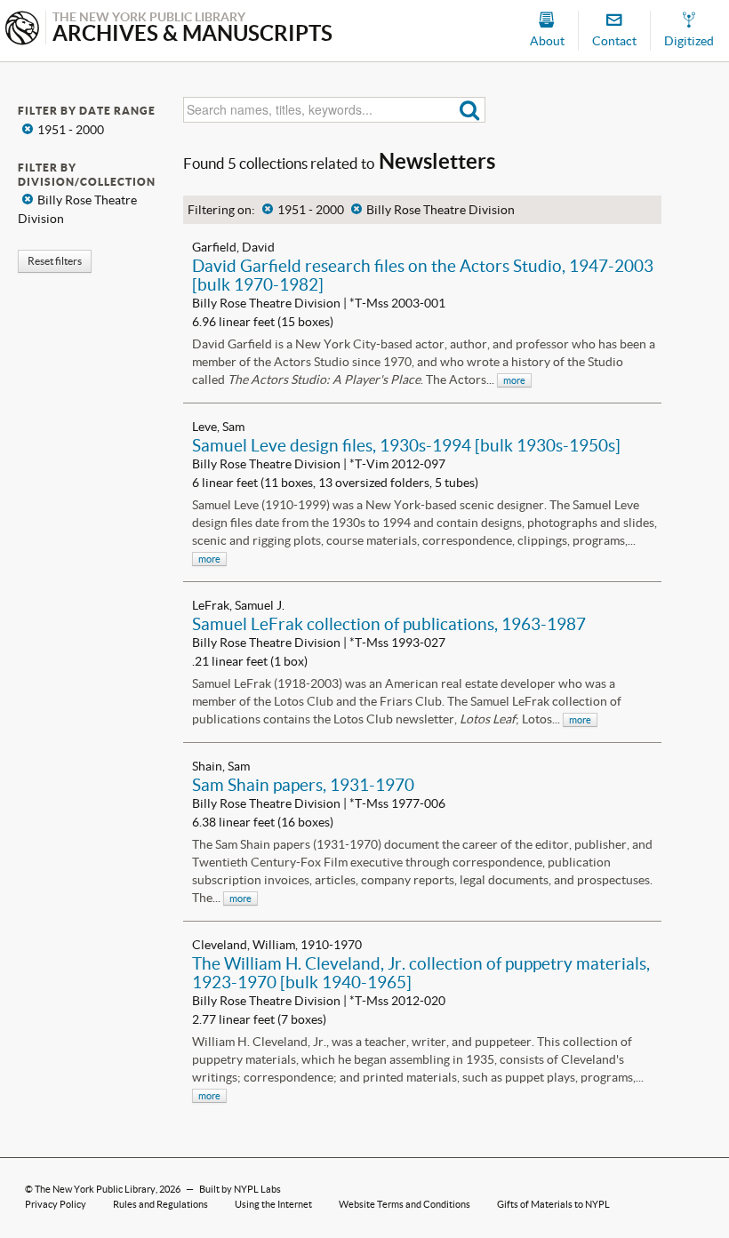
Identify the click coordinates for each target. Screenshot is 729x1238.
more (514, 380)
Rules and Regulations (160, 1204)
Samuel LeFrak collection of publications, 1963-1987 (389, 624)
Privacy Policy (55, 1204)
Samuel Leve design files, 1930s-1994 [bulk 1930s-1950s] (406, 445)
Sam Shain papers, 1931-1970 (303, 785)
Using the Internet (273, 1204)
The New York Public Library (95, 1189)
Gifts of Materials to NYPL (553, 1204)
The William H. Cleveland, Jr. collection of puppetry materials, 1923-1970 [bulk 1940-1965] (421, 973)
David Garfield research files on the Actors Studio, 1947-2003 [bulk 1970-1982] (422, 275)
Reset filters (55, 261)
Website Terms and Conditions (404, 1204)
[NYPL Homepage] (22, 30)
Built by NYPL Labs (240, 1189)
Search (469, 110)
